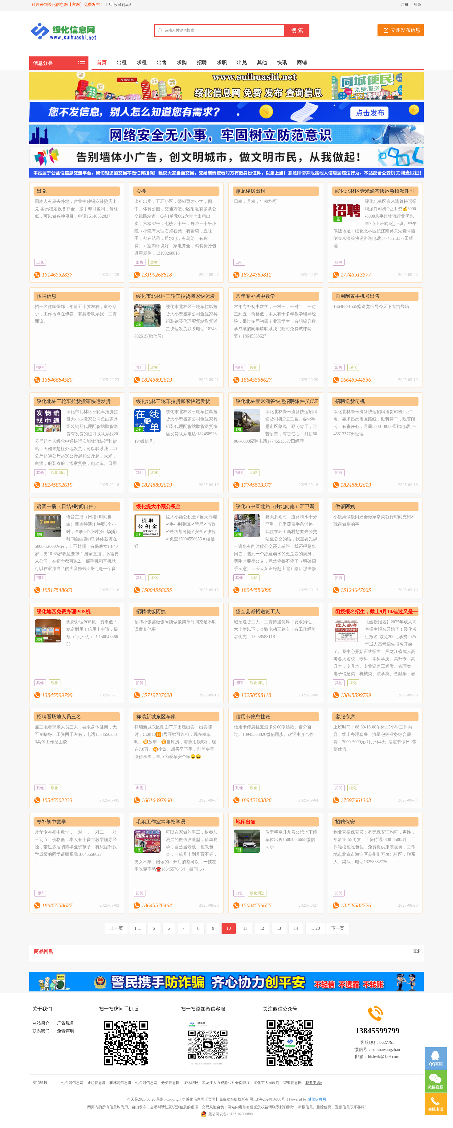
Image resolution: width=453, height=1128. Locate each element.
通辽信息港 (96, 1083)
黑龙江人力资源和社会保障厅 (226, 1083)
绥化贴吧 (190, 1083)
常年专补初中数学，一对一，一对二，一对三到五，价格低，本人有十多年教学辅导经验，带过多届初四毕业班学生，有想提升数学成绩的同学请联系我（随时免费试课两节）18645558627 (275, 321)
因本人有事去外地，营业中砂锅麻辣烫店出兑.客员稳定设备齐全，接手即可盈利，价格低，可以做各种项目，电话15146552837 (76, 209)
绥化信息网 (317, 1099)
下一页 (337, 928)
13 (279, 928)
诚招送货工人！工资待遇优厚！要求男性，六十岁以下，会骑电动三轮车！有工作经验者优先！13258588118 (275, 629)
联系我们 (41, 1031)
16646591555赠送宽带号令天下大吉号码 (371, 306)
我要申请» (313, 1083)
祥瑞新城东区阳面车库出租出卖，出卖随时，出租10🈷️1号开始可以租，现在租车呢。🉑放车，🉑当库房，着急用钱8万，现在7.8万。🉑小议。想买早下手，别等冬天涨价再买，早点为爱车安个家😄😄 (175, 742)
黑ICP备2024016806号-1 (269, 1099)
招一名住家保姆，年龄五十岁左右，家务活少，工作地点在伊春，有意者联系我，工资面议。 (76, 314)
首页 (102, 62)
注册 (404, 4)
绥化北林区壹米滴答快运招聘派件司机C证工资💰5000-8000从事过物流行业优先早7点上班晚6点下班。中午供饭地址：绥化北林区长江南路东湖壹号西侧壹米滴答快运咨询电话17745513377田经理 (375, 223)
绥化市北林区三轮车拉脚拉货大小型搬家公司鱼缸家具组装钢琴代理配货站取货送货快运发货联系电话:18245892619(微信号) (176, 321)
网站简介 (41, 1023)
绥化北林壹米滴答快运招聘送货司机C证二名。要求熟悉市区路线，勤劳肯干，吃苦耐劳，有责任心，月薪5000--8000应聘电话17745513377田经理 (275, 426)
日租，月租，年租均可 (255, 201)
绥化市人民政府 (267, 1083)
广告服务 (65, 1023)
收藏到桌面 (123, 4)
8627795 (386, 1042)
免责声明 (65, 1031)
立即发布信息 (405, 30)
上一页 (116, 928)
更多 (417, 951)
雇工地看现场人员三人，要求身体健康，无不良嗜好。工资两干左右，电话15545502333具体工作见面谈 (76, 734)
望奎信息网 (292, 1083)
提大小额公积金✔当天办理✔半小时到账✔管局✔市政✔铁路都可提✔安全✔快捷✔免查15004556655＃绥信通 (175, 532)
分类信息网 (170, 1083)
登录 (417, 4)
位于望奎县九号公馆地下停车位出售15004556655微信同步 (291, 839)
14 (296, 928)
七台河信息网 (72, 1083)
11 (245, 928)
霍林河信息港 (120, 1083)
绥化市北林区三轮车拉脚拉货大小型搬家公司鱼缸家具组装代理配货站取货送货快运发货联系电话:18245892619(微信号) (176, 426)
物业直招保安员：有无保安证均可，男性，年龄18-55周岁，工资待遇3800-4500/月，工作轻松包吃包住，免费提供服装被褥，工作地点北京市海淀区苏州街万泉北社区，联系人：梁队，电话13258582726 (374, 847)
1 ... (137, 928)
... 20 (315, 928)
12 (262, 928)
